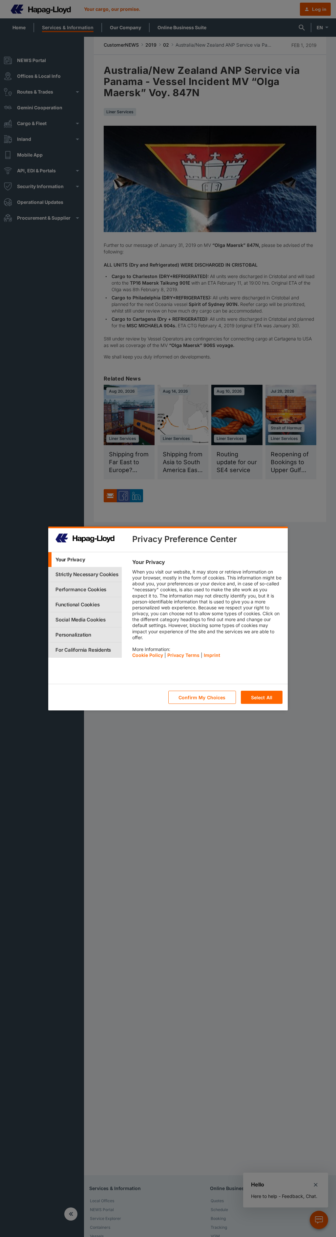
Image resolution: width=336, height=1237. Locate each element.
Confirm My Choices (202, 697)
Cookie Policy (147, 655)
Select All (261, 697)
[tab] (85, 559)
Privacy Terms (183, 655)
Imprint (212, 655)
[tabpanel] (207, 610)
